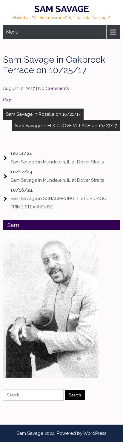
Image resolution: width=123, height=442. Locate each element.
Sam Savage (61, 9)
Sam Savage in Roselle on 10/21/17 (43, 114)
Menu (12, 32)
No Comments (53, 88)
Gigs (7, 100)
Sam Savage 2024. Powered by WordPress (61, 433)
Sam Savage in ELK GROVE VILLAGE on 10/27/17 (66, 125)
